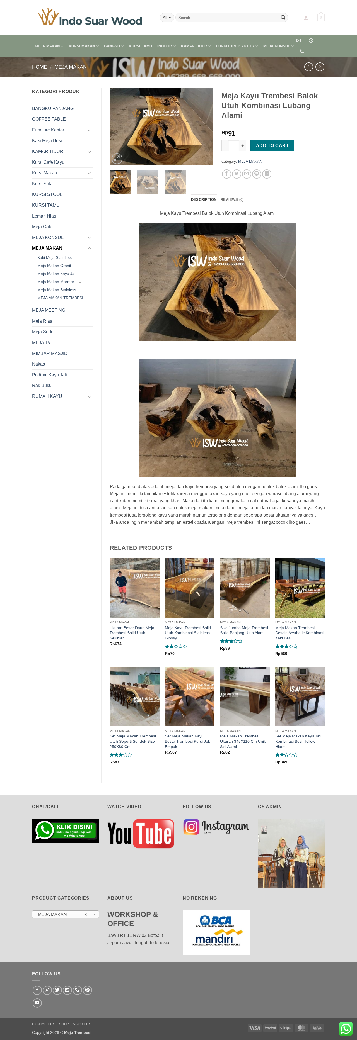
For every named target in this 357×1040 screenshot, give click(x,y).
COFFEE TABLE (49, 119)
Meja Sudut (43, 331)
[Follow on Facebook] (37, 990)
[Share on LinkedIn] (266, 174)
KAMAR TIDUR (194, 46)
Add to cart (272, 145)
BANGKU (112, 46)
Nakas (38, 364)
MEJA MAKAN (47, 46)
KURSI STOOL (47, 194)
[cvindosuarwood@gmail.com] (299, 40)
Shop (64, 1024)
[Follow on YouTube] (37, 1003)
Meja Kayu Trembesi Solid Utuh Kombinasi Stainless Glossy (188, 632)
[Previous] (119, 127)
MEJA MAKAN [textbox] (62, 914)
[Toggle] (89, 130)
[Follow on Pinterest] (87, 990)
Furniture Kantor (48, 130)
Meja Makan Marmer (55, 281)
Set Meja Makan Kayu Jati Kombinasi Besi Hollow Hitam (298, 741)
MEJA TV (41, 342)
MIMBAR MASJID (49, 353)
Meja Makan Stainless (56, 290)
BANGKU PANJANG (53, 108)
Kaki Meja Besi (47, 140)
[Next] (204, 127)
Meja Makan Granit (54, 265)
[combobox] (65, 914)
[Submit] (283, 17)
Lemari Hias (44, 216)
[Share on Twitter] (236, 174)
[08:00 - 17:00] (312, 40)
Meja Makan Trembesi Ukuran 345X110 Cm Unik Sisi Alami (243, 741)
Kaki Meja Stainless (54, 257)
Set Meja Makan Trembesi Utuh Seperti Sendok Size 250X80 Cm (133, 741)
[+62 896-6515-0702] (303, 51)
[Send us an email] (67, 990)
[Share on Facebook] (226, 174)
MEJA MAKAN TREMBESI (60, 298)
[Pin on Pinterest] (256, 174)
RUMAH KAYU (47, 396)
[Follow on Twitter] (57, 990)
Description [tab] (204, 200)
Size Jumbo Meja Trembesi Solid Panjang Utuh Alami (244, 630)
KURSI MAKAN (82, 46)
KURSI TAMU (140, 46)
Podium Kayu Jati (49, 374)
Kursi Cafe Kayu (48, 162)
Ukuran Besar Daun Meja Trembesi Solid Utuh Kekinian (132, 632)
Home (39, 67)
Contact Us (43, 1024)
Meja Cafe (42, 226)
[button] (306, 17)
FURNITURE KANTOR (235, 46)
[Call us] (77, 990)
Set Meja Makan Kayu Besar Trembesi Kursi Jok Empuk (187, 741)
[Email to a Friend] (246, 174)
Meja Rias (42, 321)
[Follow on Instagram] (47, 990)
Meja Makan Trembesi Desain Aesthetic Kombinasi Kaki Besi (299, 632)
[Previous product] (319, 66)
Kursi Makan (44, 173)
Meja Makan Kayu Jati (56, 273)
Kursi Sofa (42, 183)
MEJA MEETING (48, 310)
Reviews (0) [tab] (232, 200)
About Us (82, 1024)
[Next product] (308, 66)
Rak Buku (42, 385)
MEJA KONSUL (276, 46)
